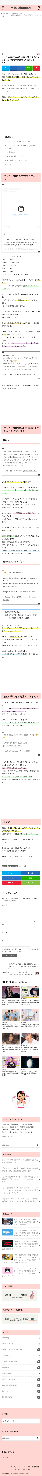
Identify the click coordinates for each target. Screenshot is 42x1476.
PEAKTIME (7, 1344)
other (5, 866)
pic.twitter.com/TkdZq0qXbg (22, 369)
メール (4, 933)
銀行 (5, 1391)
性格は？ (10, 152)
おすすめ (22, 866)
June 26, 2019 (25, 751)
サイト (4, 941)
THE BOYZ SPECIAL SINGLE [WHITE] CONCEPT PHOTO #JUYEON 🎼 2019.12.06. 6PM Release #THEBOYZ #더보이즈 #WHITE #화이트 (21, 242)
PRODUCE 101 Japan (12, 1350)
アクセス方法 (17, 1467)
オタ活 (10, 1467)
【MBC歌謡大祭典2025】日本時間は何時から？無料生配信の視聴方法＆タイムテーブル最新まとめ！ (20, 1179)
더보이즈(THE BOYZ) (10, 249)
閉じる (11, 137)
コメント (4, 905)
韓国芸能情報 (13, 866)
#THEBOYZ (24, 366)
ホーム (4, 1467)
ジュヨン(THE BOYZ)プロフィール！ (18, 141)
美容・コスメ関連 (10, 1379)
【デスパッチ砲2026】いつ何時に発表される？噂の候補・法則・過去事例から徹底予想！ (20, 1169)
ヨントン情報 (26, 1467)
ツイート (5, 1457)
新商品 (5, 1367)
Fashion (6, 1338)
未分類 (6, 1373)
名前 (3, 924)
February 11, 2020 (30, 471)
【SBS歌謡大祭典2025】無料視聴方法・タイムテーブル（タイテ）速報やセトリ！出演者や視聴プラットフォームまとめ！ (20, 1190)
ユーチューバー (9, 1361)
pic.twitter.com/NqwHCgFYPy (13, 465)
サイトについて (16, 1469)
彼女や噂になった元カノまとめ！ (17, 160)
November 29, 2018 (28, 374)
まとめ (8, 164)
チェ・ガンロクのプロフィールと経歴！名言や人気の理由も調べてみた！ (20, 1161)
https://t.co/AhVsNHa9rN (27, 592)
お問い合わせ (26, 1469)
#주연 (10, 369)
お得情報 (6, 1355)
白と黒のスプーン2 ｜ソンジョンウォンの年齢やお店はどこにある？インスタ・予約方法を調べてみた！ (20, 1201)
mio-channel (20, 7)
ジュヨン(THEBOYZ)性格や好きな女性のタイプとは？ (20, 147)
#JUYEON (32, 366)
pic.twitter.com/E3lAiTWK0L (12, 746)
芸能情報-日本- (9, 1385)
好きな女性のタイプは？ (16, 156)
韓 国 (7, 1397)
